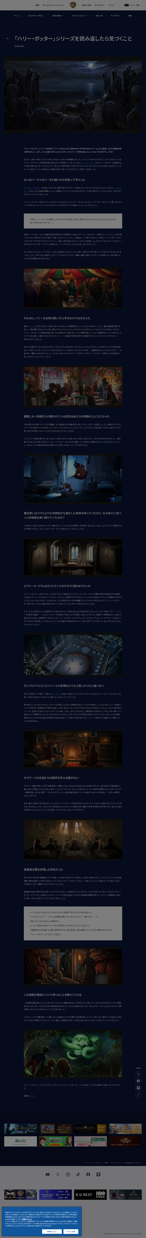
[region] (42, 1221)
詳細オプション (52, 1231)
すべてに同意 (70, 1231)
